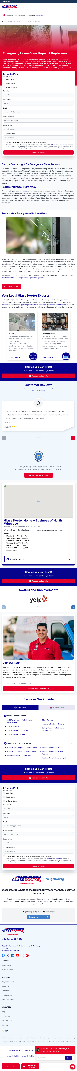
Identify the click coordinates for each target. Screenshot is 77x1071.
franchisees (61, 144)
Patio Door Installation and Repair (19, 755)
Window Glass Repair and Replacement (22, 748)
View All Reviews (38, 391)
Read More (40, 418)
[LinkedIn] (12, 955)
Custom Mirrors (13, 726)
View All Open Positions (37, 689)
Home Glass (10, 83)
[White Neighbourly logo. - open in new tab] (6, 1)
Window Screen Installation (52, 748)
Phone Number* (8, 116)
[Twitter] (8, 955)
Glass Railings (47, 720)
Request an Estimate (38, 152)
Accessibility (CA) (28, 1056)
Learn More (13, 357)
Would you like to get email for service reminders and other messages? (29, 856)
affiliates (53, 144)
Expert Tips (6, 1016)
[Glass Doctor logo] (27, 880)
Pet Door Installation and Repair (54, 758)
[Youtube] (17, 955)
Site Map (5, 1025)
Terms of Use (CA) (30, 1050)
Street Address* (8, 125)
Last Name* (7, 99)
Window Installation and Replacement (21, 752)
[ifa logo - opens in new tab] (5, 1031)
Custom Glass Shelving (16, 734)
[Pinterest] (27, 955)
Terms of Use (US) (15, 1050)
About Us (5, 986)
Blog (3, 1012)
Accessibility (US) (13, 1056)
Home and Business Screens (53, 724)
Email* (5, 108)
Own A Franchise (8, 1000)
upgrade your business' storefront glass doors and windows (43, 305)
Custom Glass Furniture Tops (18, 730)
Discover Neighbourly (37, 917)
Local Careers (7, 995)
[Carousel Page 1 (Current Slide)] (35, 437)
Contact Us (6, 991)
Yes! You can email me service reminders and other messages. (26, 142)
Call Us (12, 1066)
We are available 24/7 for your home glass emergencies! (23, 278)
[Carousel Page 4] (40, 437)
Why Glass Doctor (8, 982)
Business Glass (11, 87)
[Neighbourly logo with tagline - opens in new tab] (55, 880)
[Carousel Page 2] (36, 437)
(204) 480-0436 (13, 939)
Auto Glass (10, 79)
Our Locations (7, 1021)
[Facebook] (3, 955)
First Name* (7, 91)
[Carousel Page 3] (38, 437)
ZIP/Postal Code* (9, 133)
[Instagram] (22, 955)
